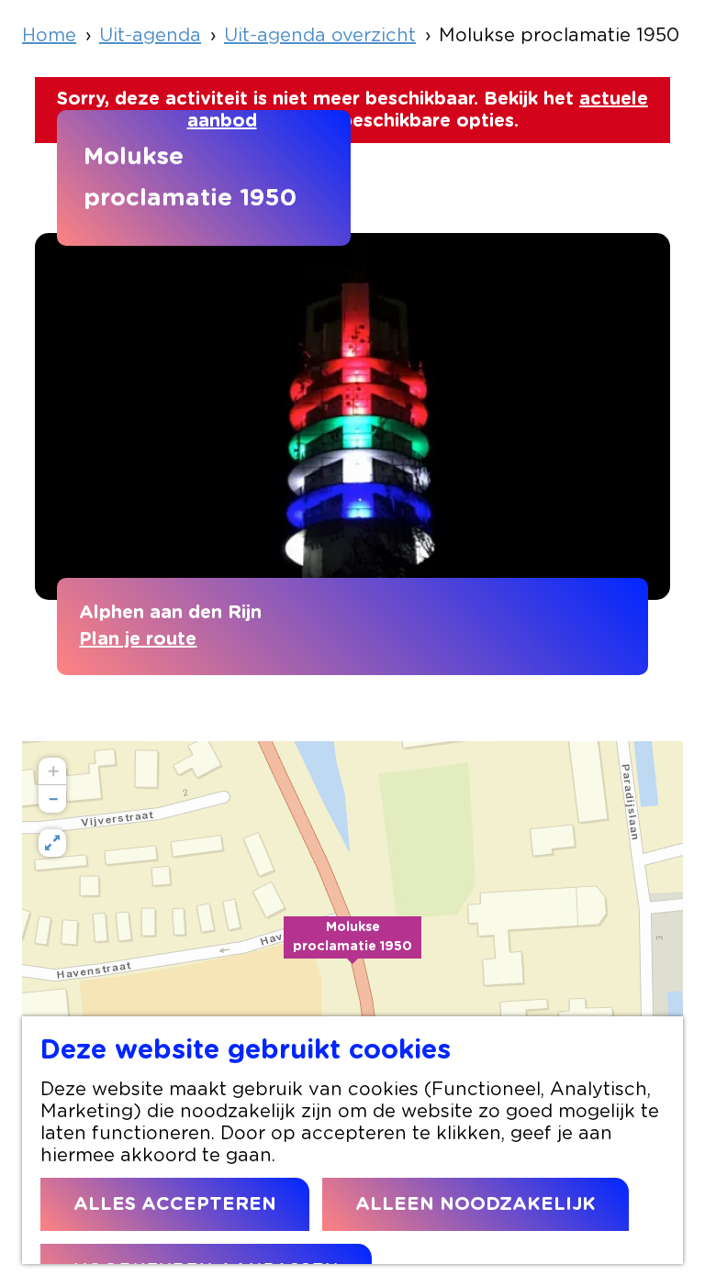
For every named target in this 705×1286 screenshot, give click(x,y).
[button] (352, 948)
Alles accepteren (174, 1204)
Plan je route (137, 639)
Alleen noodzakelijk (475, 1204)
